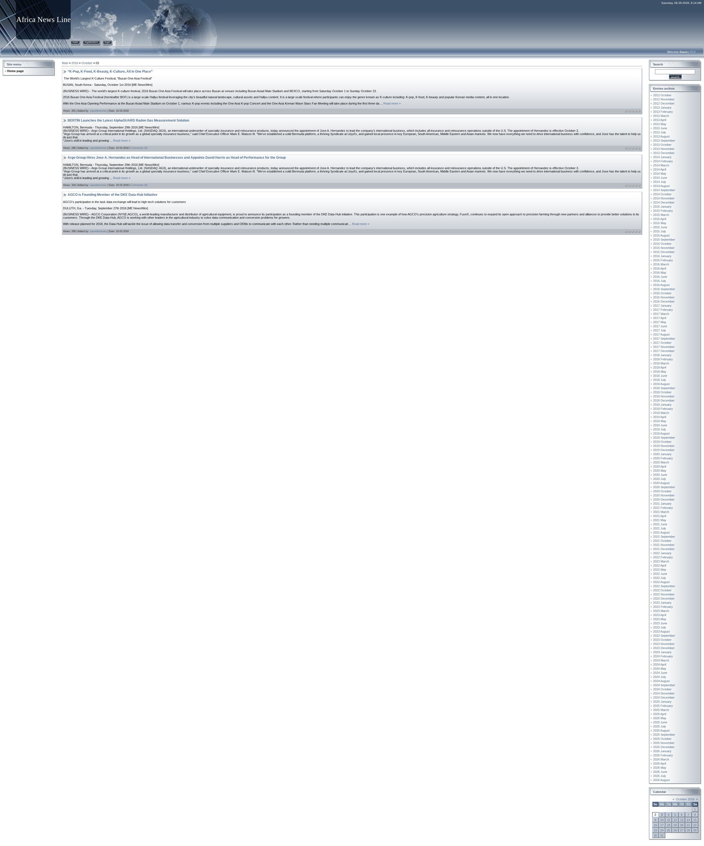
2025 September (664, 734)
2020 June (660, 474)
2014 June (660, 177)
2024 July (659, 677)
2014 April (659, 169)
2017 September (664, 338)
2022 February (663, 557)
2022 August (661, 582)
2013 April (659, 120)
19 (675, 825)
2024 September (664, 685)
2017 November (664, 346)
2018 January (662, 355)
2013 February (663, 111)
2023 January (662, 602)
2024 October (662, 689)
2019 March (661, 412)
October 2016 (685, 799)
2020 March (661, 462)
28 (688, 830)
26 (675, 830)
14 (688, 820)
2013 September (664, 140)
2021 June (660, 524)
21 (688, 825)
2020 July (659, 478)
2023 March (661, 610)
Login (108, 41)
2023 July (659, 627)
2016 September (664, 289)
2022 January (662, 553)
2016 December (664, 301)
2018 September (664, 388)
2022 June (660, 573)
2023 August (661, 631)
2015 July (659, 231)
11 (668, 820)
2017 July (659, 330)
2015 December (664, 252)
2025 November (664, 743)
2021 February (663, 507)
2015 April (659, 219)
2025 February (663, 705)
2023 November (664, 644)
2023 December (664, 648)
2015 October (662, 243)
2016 (75, 63)
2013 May (659, 124)
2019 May (659, 421)
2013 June (660, 128)
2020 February (663, 458)
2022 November (664, 594)
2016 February (663, 260)
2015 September (664, 239)
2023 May (659, 619)
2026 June (660, 771)
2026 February (663, 755)
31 (662, 835)
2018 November (664, 396)
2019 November (664, 445)
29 (695, 830)
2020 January (662, 454)
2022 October (662, 590)
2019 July (659, 429)
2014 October (662, 194)
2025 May (659, 718)
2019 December (664, 450)
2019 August (661, 433)
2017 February (663, 309)
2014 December (664, 202)
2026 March (661, 759)
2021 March (661, 511)
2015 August (661, 235)
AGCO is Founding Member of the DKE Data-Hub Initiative (112, 195)
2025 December (664, 747)
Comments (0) (139, 148)
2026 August (661, 780)
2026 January (662, 751)
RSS (693, 51)
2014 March (661, 165)
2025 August (661, 730)
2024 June (660, 672)
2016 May (659, 272)
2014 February (663, 161)
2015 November (664, 247)
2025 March (661, 710)
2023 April (659, 615)
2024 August (661, 681)
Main (75, 41)
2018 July (659, 379)
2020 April (659, 466)
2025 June (660, 722)
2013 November (664, 148)
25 (668, 830)
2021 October (662, 540)
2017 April (659, 318)
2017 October (662, 342)
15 (695, 820)
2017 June (660, 326)
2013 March (661, 115)
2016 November (664, 297)
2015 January (662, 206)
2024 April (659, 664)
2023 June (660, 623)
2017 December (664, 351)
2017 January (662, 305)
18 (668, 825)
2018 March (661, 363)
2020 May (659, 470)
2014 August (661, 186)
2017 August (661, 334)
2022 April (659, 565)
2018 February (663, 359)
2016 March (661, 264)
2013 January (662, 107)
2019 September (664, 437)
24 (662, 830)
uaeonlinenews (98, 110)
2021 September (664, 536)
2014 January (662, 157)
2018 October (662, 392)
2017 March (661, 313)
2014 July (659, 181)
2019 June (660, 425)
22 (695, 825)
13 (681, 820)
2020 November (664, 495)
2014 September (664, 190)
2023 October (662, 639)
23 (655, 830)
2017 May (659, 322)
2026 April (659, 763)
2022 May (659, 569)
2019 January (662, 404)
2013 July (659, 132)
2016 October (662, 293)
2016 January (662, 256)
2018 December (664, 400)
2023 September (664, 635)
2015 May (659, 223)
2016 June (660, 276)
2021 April (659, 516)
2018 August (661, 384)
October (86, 63)
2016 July (659, 280)
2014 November (664, 198)
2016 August (661, 285)
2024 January (662, 652)
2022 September (664, 586)
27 (681, 830)
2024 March (661, 660)
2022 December (664, 598)
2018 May (659, 371)
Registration (91, 41)
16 (655, 825)
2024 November (664, 693)
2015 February (663, 210)
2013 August (661, 136)
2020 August (661, 483)
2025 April (659, 714)
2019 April (659, 417)
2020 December (664, 499)
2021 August (661, 532)
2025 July (659, 726)
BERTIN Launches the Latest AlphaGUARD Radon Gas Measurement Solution (128, 120)
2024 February (663, 656)
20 (681, 825)
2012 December (664, 103)
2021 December (664, 549)
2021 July (659, 528)
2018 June (660, 375)
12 (675, 820)
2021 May (659, 520)
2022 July (659, 577)
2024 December (664, 697)
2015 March (661, 214)
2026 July (659, 776)
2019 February (663, 408)
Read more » (392, 103)
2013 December (664, 153)
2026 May (659, 767)
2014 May (659, 173)
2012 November (664, 99)
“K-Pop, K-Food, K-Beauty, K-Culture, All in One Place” (110, 71)
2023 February (663, 606)
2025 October (662, 738)
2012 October (662, 95)
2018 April (659, 367)
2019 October (662, 441)
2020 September (664, 487)
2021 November (664, 544)
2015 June (660, 227)
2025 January (662, 701)
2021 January (662, 503)
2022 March (661, 561)
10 (662, 820)
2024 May (659, 668)
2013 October (662, 144)
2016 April (659, 268)
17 (662, 825)
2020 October (662, 491)
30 (655, 835)
